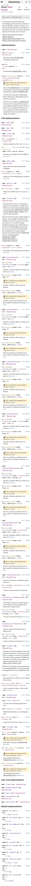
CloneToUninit (15, 833)
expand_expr (12, 76)
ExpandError (6, 80)
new (9, 53)
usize (19, 292)
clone (7, 139)
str (18, 683)
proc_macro (4, 5)
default (7, 188)
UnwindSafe (10, 802)
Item (8, 700)
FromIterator (7, 597)
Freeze (8, 784)
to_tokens (8, 732)
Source (11, 12)
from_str (8, 683)
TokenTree (12, 523)
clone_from (6, 149)
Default (10, 183)
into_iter (8, 717)
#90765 (17, 84)
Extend (9, 257)
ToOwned (12, 852)
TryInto (15, 875)
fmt (6, 171)
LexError (14, 675)
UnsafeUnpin (11, 796)
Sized (15, 814)
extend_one (9, 275)
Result (6, 78)
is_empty (5, 66)
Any (10, 811)
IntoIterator (7, 264)
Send (8, 123)
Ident (15, 309)
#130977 (19, 740)
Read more (26, 144)
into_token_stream (12, 748)
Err (7, 675)
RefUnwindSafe (12, 788)
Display (10, 198)
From (8, 575)
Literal (16, 362)
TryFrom (15, 866)
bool (3, 68)
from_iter (8, 610)
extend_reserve (10, 290)
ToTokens (10, 727)
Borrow (12, 817)
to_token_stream (11, 763)
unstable (21, 147)
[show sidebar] (1, 2)
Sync (8, 128)
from (6, 585)
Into (14, 845)
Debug (9, 161)
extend (7, 262)
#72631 (12, 282)
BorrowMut (13, 824)
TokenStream (14, 2)
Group (15, 257)
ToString (13, 859)
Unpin (8, 793)
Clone (9, 134)
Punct (15, 414)
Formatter (6, 173)
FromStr (10, 646)
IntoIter (9, 709)
